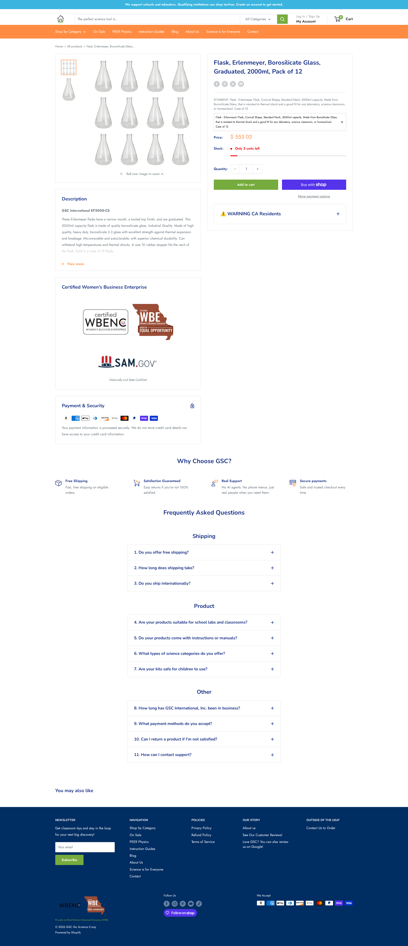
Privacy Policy (201, 827)
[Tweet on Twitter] (233, 84)
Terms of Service (203, 841)
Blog (175, 31)
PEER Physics (121, 31)
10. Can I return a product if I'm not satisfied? (175, 739)
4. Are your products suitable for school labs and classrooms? (190, 622)
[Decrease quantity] (235, 169)
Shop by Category (68, 31)
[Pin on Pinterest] (225, 84)
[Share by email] (241, 84)
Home (59, 46)
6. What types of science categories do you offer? (179, 653)
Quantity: (221, 168)
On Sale (99, 31)
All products (74, 46)
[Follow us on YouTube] (191, 904)
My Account (306, 21)
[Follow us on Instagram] (175, 904)
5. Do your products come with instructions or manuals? (185, 638)
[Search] (282, 19)
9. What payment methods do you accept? (173, 723)
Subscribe (69, 859)
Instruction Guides (151, 31)
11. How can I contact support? (162, 754)
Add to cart (246, 184)
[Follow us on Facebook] (167, 904)
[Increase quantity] (257, 169)
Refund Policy (201, 835)
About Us (192, 31)
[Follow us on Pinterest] (183, 904)
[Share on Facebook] (217, 84)
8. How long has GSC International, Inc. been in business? (187, 708)
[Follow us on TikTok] (199, 904)
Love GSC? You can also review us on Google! (265, 844)
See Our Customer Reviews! (262, 835)
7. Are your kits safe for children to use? (170, 669)
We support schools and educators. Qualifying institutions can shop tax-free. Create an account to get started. (204, 4)
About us (249, 827)
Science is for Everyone (223, 31)
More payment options (314, 196)
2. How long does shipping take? (164, 568)
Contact (252, 31)
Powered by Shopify (68, 932)
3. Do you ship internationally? (162, 583)
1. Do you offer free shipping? (161, 552)
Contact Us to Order (320, 827)
